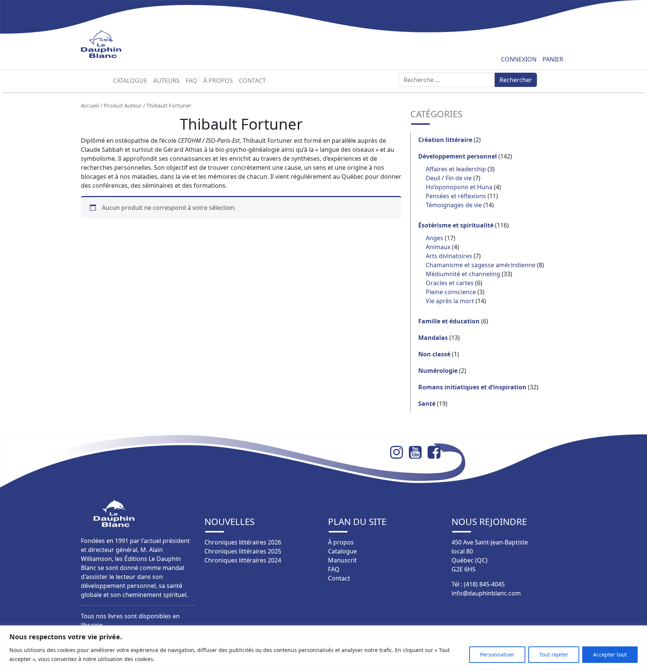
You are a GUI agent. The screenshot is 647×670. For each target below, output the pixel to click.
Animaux (438, 247)
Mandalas (433, 338)
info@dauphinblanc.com (486, 593)
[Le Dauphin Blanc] (110, 44)
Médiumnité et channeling (463, 274)
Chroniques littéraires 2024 (242, 560)
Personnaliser (497, 654)
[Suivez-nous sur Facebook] (437, 452)
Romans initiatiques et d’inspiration (472, 387)
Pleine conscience (451, 292)
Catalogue (130, 80)
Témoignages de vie (454, 205)
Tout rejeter (553, 654)
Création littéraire (445, 140)
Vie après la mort (450, 301)
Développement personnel (457, 156)
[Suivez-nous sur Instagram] (399, 452)
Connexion (519, 59)
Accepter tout (610, 654)
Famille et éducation (449, 321)
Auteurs (166, 80)
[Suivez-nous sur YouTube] (418, 452)
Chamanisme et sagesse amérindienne (480, 265)
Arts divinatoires (449, 256)
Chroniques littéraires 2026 (242, 542)
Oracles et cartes (450, 283)
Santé (426, 403)
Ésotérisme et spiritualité (455, 225)
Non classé (434, 354)
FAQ (191, 80)
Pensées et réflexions (456, 196)
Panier (553, 59)
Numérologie (438, 370)
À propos (218, 80)
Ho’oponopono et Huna (459, 187)
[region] (323, 647)
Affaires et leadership (456, 169)
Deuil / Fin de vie (449, 178)
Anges (434, 238)
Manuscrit (342, 560)
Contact (252, 80)
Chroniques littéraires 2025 (242, 551)
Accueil (90, 105)
